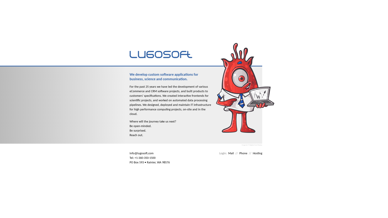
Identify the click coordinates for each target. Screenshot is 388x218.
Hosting (257, 153)
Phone (243, 153)
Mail (231, 153)
